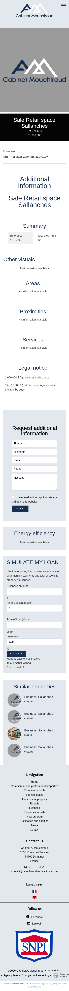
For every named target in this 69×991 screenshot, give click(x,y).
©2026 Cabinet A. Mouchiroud (26, 970)
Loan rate (12, 636)
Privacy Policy (51, 984)
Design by (64, 975)
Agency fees (11, 975)
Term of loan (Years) (18, 619)
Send (20, 509)
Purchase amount (17, 586)
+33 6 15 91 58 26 (34, 867)
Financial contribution (19, 602)
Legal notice (54, 970)
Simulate (16, 654)
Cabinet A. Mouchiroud (34, 847)
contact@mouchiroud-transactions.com (34, 871)
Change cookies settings (36, 975)
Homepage (9, 151)
